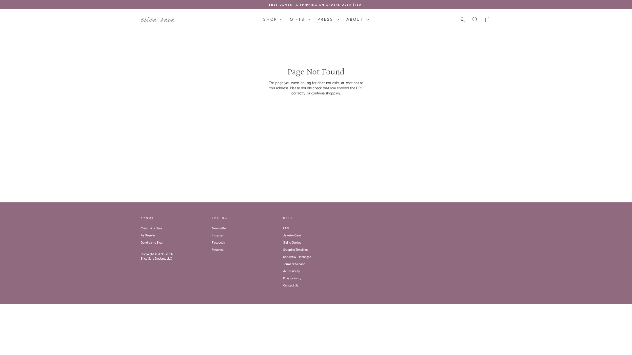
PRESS (326, 19)
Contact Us (290, 285)
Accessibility (291, 271)
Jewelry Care (292, 235)
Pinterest (218, 249)
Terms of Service (294, 264)
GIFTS (298, 19)
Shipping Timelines (295, 249)
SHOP (271, 19)
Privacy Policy (292, 278)
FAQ (286, 228)
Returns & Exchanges (297, 257)
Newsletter (219, 228)
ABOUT (355, 19)
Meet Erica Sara (151, 228)
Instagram (218, 235)
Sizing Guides (292, 242)
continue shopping (325, 93)
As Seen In (148, 235)
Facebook (218, 242)
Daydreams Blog (151, 242)
